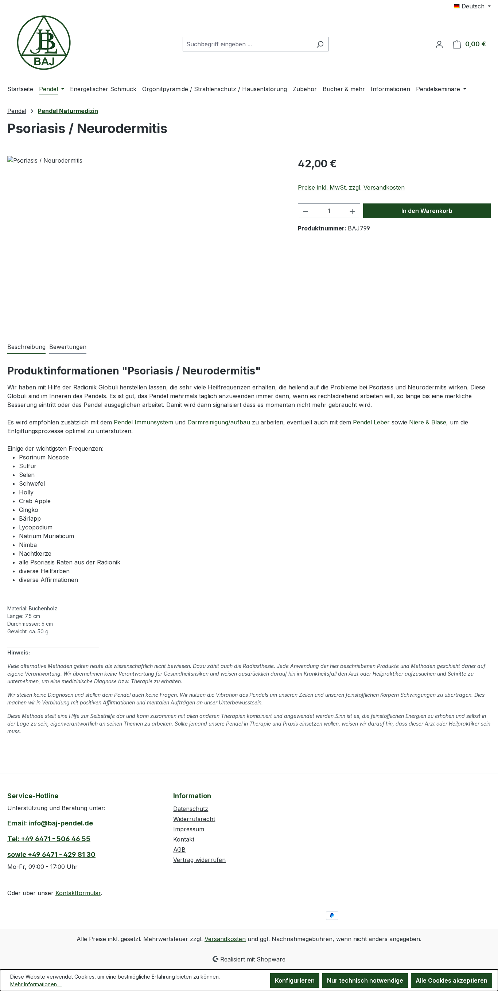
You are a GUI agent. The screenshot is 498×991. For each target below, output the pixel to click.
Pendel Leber (371, 422)
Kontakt (183, 839)
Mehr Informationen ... (36, 984)
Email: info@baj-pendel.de (50, 823)
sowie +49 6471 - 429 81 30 (51, 854)
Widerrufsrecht (194, 819)
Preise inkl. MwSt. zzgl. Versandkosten (351, 187)
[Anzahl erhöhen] (352, 210)
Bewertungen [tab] (67, 346)
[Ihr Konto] (439, 44)
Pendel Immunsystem (144, 422)
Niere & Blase (427, 422)
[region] (145, 234)
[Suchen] (319, 44)
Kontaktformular (78, 893)
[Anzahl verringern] (305, 210)
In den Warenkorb (426, 210)
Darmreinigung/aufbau (218, 422)
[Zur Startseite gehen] (43, 42)
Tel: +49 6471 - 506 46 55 (48, 839)
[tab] (26, 347)
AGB (179, 849)
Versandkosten (225, 939)
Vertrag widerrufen (199, 859)
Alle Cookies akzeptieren (451, 980)
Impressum (188, 829)
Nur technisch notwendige (365, 980)
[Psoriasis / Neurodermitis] (145, 234)
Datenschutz (190, 808)
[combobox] (247, 44)
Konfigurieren (295, 980)
